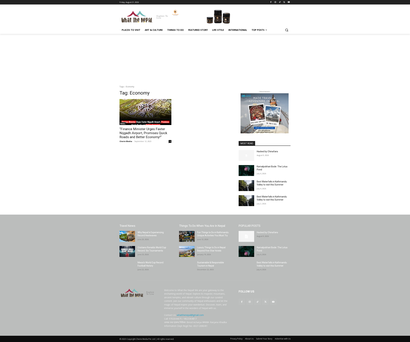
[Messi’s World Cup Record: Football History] (127, 266)
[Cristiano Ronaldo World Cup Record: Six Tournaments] (127, 251)
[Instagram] (275, 2)
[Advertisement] (205, 57)
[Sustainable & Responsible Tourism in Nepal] (187, 266)
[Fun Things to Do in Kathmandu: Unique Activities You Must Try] (187, 236)
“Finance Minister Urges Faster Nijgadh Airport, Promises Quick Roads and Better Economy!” (143, 133)
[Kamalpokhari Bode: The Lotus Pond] (246, 170)
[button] (287, 30)
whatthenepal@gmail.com (190, 315)
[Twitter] (284, 2)
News (122, 123)
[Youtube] (289, 2)
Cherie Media (125, 141)
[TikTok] (280, 2)
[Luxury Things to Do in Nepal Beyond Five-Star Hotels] (187, 251)
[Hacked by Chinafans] (246, 155)
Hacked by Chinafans (267, 151)
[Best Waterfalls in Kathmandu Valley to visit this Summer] (246, 185)
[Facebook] (271, 2)
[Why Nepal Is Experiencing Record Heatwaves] (127, 236)
